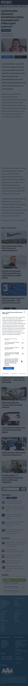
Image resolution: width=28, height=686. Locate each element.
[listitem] (14, 339)
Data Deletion (5, 373)
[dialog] (14, 343)
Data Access (14, 373)
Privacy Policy (22, 373)
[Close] (25, 312)
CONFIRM (8, 368)
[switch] (22, 343)
